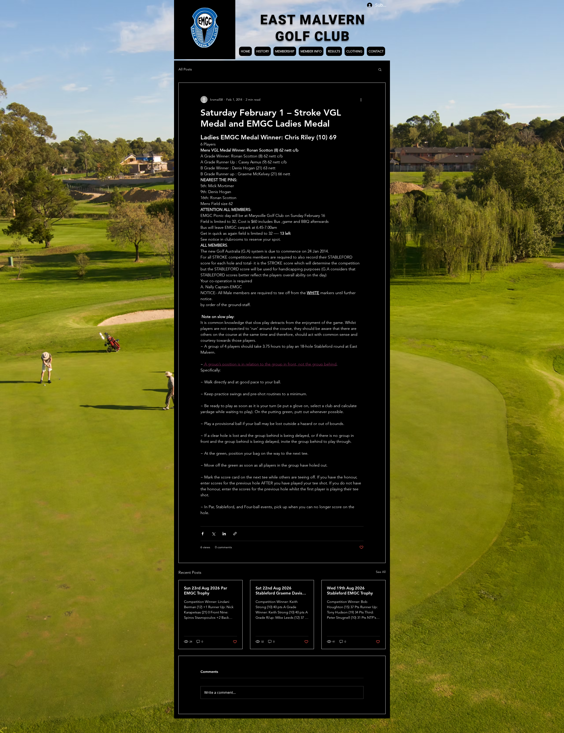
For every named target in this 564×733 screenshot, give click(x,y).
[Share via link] (235, 534)
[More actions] (361, 99)
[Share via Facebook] (202, 534)
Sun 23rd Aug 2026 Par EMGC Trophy (205, 590)
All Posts (185, 69)
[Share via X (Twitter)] (213, 534)
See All (381, 572)
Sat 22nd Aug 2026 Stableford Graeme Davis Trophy (279, 590)
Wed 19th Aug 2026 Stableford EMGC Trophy (350, 590)
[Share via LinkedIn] (224, 534)
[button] (380, 69)
